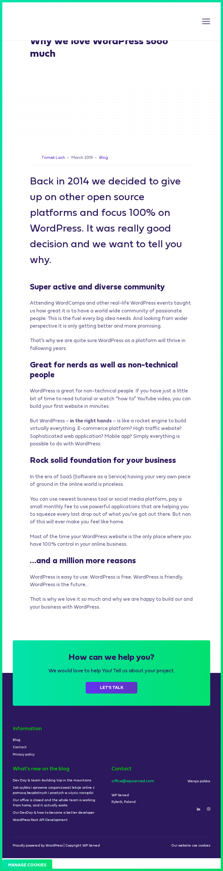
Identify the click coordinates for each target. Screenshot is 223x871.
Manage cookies (27, 865)
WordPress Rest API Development (40, 820)
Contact (20, 747)
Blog (103, 158)
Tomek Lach (53, 158)
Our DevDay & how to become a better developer (53, 812)
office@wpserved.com (133, 781)
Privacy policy (24, 754)
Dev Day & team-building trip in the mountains (52, 780)
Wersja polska (199, 781)
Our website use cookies (190, 845)
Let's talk (111, 688)
